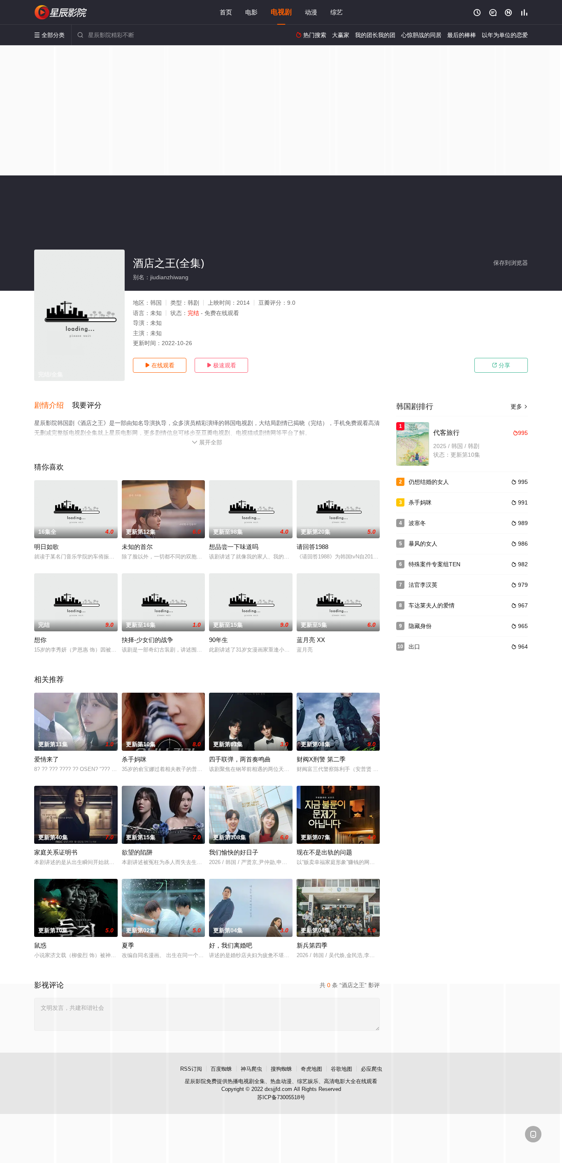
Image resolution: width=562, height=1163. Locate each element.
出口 (414, 646)
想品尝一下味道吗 (233, 546)
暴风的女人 (423, 543)
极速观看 (221, 365)
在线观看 (159, 365)
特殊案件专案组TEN (434, 564)
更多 (519, 406)
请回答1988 (312, 546)
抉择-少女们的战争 (147, 639)
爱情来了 (46, 759)
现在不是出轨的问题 (324, 852)
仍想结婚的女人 (429, 482)
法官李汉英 (423, 585)
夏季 (128, 945)
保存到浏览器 (510, 262)
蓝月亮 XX (311, 639)
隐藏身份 (420, 626)
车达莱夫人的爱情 (432, 605)
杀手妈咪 (134, 759)
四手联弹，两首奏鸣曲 (240, 759)
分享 (501, 365)
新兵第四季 (312, 945)
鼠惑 (40, 945)
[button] (53, 406)
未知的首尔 (137, 546)
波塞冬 (417, 523)
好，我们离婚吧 (230, 945)
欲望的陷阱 (137, 852)
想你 (40, 639)
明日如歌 (46, 546)
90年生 (218, 639)
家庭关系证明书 (55, 852)
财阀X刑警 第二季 (321, 759)
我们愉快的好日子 (233, 852)
